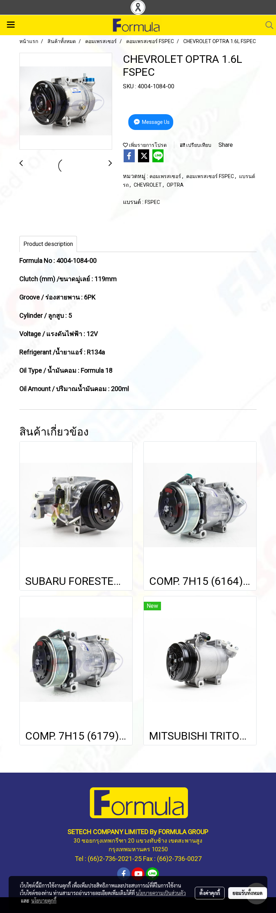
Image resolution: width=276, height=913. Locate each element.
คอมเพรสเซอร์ (166, 176)
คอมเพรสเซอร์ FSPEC (210, 176)
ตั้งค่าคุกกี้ (209, 893)
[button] (267, 25)
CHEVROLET (148, 185)
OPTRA (175, 185)
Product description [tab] (48, 244)
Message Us (155, 122)
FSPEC (152, 202)
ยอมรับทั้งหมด (248, 893)
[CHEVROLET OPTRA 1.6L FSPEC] (66, 101)
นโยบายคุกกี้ (43, 900)
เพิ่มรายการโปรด (147, 145)
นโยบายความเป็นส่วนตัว (161, 893)
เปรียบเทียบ (198, 145)
